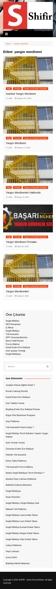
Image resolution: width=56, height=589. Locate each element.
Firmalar (17, 89)
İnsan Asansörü (13, 497)
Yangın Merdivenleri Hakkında (23, 192)
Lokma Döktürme (13, 545)
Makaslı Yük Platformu (16, 509)
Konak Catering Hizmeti (17, 391)
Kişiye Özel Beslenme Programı (20, 415)
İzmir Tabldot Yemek (15, 403)
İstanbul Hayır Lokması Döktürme (21, 479)
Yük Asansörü (12, 334)
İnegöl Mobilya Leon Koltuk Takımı (21, 521)
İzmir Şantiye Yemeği (15, 351)
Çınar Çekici (11, 557)
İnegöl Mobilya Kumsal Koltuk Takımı (23, 527)
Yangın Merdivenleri (17, 291)
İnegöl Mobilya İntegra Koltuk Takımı (22, 533)
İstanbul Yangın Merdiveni (21, 93)
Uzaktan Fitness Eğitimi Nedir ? (20, 385)
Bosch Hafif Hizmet (14, 341)
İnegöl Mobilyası (13, 354)
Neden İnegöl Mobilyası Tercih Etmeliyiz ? (25, 473)
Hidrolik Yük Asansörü (16, 455)
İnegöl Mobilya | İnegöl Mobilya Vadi (22, 503)
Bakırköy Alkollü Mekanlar (18, 563)
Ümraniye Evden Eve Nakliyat (19, 449)
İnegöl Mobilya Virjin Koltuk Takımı (22, 539)
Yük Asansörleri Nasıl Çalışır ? (20, 427)
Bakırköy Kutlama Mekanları (19, 485)
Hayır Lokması (12, 551)
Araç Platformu (12, 421)
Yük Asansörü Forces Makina (19, 467)
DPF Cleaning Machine (16, 337)
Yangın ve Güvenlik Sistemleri (35, 89)
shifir (10, 98)
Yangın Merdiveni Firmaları (21, 241)
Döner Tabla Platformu (16, 461)
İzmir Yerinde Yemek (15, 443)
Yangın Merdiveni (16, 143)
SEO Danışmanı (13, 324)
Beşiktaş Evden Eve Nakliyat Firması (23, 409)
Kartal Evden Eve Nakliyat (18, 347)
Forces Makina (12, 344)
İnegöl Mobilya (12, 321)
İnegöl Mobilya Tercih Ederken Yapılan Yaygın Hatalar (27, 435)
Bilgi (8, 89)
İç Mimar (10, 327)
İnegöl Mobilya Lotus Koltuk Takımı (22, 515)
